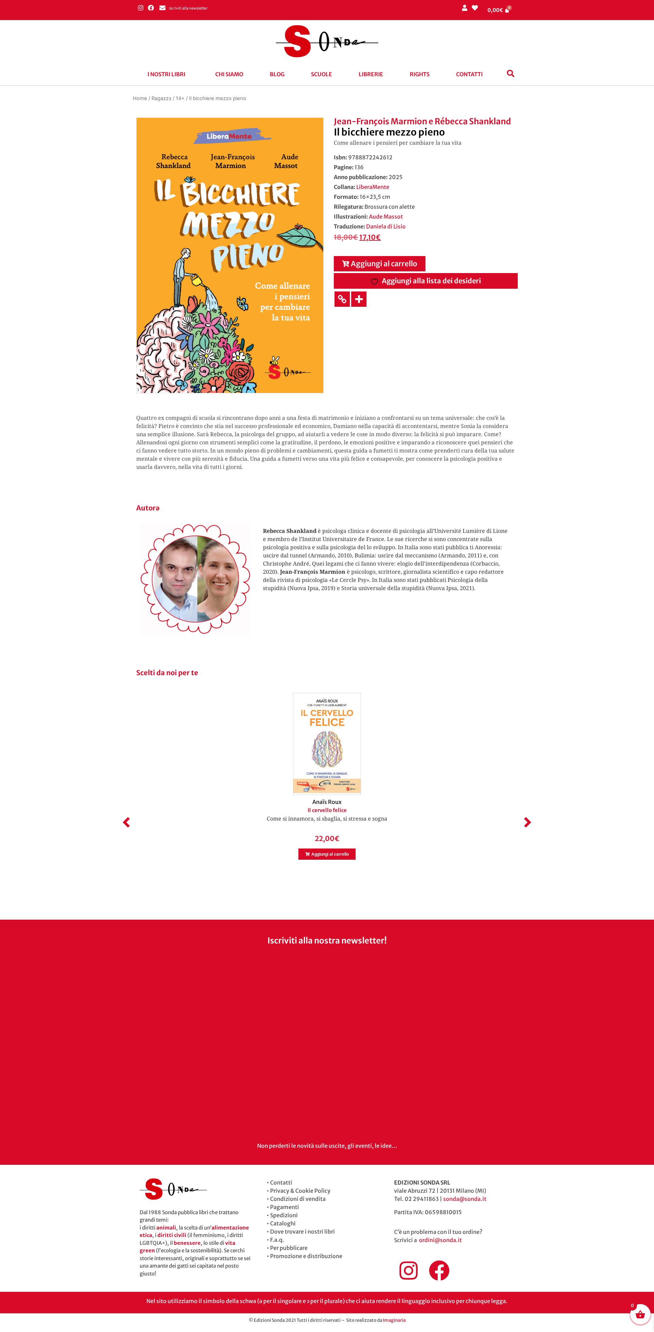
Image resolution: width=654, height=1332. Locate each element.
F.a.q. (277, 1239)
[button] (168, 74)
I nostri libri (166, 74)
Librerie (371, 74)
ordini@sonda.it (440, 1240)
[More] (359, 299)
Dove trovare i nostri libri (302, 1231)
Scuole (321, 74)
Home (140, 98)
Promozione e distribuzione (306, 1256)
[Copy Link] (342, 299)
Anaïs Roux (327, 801)
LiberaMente (372, 187)
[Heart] (474, 7)
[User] (464, 7)
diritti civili (171, 1235)
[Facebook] (150, 7)
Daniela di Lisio (386, 226)
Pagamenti (284, 1207)
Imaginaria (394, 1320)
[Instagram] (140, 7)
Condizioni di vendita (298, 1198)
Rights (420, 74)
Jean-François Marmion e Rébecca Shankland (422, 121)
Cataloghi (283, 1223)
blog (277, 74)
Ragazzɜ (161, 98)
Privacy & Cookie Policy (300, 1190)
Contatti (469, 74)
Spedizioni (284, 1215)
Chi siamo (229, 74)
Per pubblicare (289, 1247)
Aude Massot (386, 216)
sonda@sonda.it (464, 1198)
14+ (180, 98)
